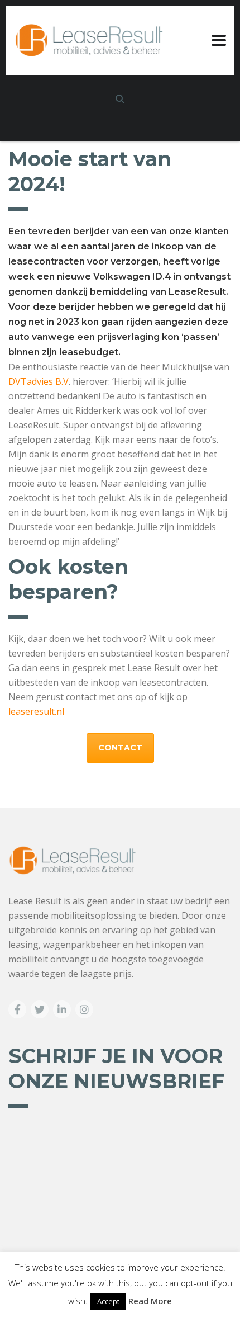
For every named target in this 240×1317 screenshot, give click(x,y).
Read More (150, 1300)
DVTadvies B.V (38, 381)
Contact (120, 748)
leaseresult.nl (36, 711)
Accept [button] (108, 1301)
